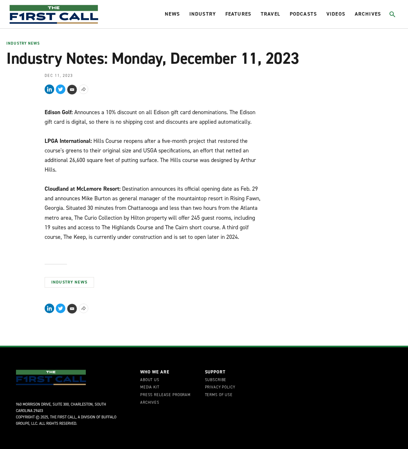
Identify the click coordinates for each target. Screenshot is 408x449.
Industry (202, 14)
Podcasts (303, 14)
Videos (335, 14)
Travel (270, 14)
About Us (149, 380)
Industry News (23, 43)
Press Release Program (165, 395)
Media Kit (149, 387)
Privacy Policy (220, 387)
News (172, 14)
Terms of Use (219, 395)
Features (238, 14)
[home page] (54, 14)
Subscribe (216, 380)
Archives (368, 14)
